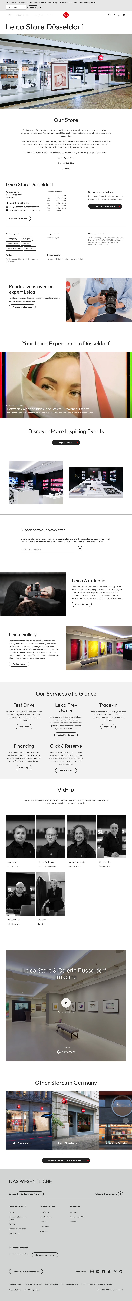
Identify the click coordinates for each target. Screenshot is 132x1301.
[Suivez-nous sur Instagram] (92, 1271)
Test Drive (24, 726)
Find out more (81, 604)
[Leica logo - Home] (66, 15)
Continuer (33, 7)
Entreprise (38, 15)
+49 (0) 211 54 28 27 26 (18, 203)
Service (49, 15)
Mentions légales (15, 1284)
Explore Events (66, 442)
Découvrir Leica (23, 15)
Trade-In (108, 726)
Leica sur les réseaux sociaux (26, 1271)
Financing (23, 767)
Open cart (124, 15)
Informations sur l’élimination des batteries (96, 1284)
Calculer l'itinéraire (18, 218)
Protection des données (33, 1284)
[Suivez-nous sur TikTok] (109, 1271)
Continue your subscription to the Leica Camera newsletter (80, 548)
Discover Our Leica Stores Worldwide (65, 1160)
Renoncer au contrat (45, 1255)
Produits (9, 15)
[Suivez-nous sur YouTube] (98, 1271)
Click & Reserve (66, 770)
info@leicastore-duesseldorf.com (24, 206)
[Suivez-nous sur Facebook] (103, 1271)
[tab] (62, 1154)
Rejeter (40, 7)
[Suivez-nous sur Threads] (115, 1271)
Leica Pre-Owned (66, 735)
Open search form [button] (109, 15)
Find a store (119, 15)
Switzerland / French (30, 1194)
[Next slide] (119, 1120)
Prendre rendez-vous (22, 307)
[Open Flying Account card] (114, 15)
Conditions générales (32, 1290)
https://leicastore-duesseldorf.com (25, 210)
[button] (120, 1193)
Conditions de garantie (69, 1284)
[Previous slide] (13, 1120)
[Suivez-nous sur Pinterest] (121, 1271)
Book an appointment (105, 206)
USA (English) (12, 7)
